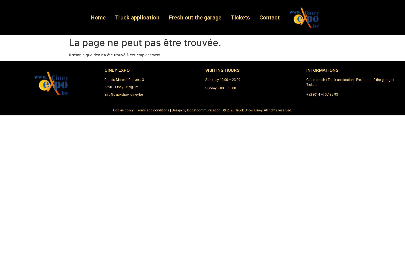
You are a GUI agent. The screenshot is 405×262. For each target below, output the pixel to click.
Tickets (240, 17)
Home (98, 17)
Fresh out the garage (195, 17)
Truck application (137, 17)
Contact (269, 17)
